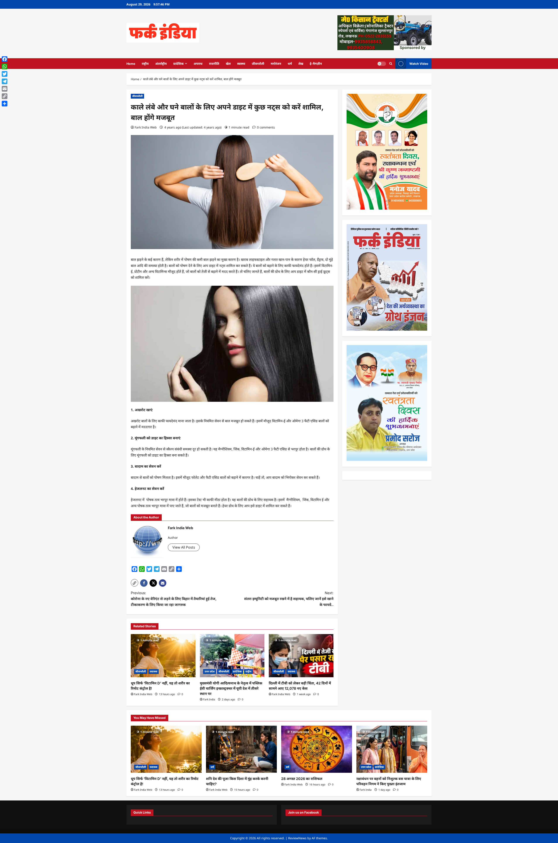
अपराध (198, 63)
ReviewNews (297, 838)
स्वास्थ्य (241, 63)
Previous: (173, 599)
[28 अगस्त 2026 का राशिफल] (316, 749)
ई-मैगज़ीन (316, 63)
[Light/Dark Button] (381, 63)
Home (130, 63)
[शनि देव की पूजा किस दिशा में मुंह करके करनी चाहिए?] (241, 749)
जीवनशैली (258, 63)
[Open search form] (390, 63)
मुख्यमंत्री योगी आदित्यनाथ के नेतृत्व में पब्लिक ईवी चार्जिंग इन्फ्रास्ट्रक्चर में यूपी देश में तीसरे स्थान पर (231, 688)
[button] (134, 583)
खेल (228, 63)
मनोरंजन (276, 63)
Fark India (209, 699)
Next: (288, 599)
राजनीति (214, 63)
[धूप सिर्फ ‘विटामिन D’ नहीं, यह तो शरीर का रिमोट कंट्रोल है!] (163, 655)
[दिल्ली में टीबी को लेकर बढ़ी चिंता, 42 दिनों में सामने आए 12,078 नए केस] (301, 655)
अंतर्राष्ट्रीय (161, 63)
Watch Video (418, 63)
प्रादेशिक (178, 63)
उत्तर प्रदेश (209, 671)
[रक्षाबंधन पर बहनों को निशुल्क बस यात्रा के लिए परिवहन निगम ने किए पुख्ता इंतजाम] (391, 749)
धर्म (290, 63)
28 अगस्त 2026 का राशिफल (301, 778)
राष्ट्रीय (145, 63)
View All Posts (183, 547)
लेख (300, 63)
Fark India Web (146, 127)
